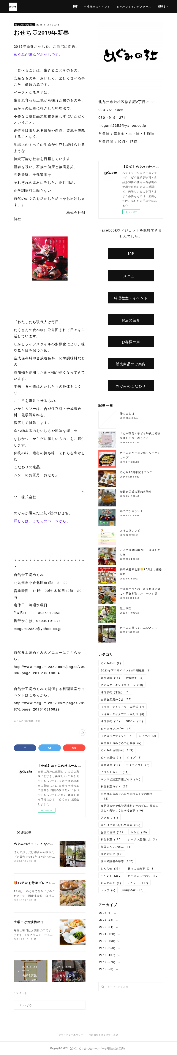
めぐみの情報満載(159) (27, 720)
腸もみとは (127, 413)
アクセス (109, 817)
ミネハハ (147, 735)
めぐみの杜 (111, 663)
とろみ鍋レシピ (130, 530)
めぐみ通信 (111, 757)
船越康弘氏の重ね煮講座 (136, 491)
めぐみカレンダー (116, 728)
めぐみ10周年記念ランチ (136, 472)
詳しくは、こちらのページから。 (42, 520)
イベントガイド (115, 772)
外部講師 (110, 677)
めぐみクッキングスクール (134, 6)
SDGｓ (134, 721)
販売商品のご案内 (131, 363)
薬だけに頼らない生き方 (120, 825)
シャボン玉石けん (142, 839)
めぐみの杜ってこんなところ (35, 843)
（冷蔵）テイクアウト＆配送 (122, 714)
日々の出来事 (141, 868)
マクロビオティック (117, 735)
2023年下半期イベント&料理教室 (126, 670)
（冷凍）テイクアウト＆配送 (122, 706)
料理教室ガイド (115, 786)
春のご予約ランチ (131, 511)
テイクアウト (137, 764)
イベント (111, 875)
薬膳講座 (110, 764)
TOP (75, 6)
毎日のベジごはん (116, 846)
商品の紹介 (112, 853)
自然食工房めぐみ (116, 699)
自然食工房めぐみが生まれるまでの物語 (127, 796)
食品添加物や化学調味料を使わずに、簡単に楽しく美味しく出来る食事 (130, 808)
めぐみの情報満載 (24, 24)
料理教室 (111, 839)
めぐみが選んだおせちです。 (38, 54)
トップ (108, 890)
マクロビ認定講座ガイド (120, 779)
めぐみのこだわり (131, 385)
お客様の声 (131, 341)
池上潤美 (126, 608)
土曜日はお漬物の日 (29, 922)
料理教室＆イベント (97, 6)
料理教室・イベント (131, 297)
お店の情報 (113, 832)
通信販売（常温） (115, 692)
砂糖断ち (135, 677)
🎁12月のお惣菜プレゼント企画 (38, 882)
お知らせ (111, 868)
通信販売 (110, 721)
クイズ (134, 757)
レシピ (139, 832)
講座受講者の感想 (117, 861)
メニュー (130, 275)
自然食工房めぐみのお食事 (121, 743)
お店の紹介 (131, 319)
